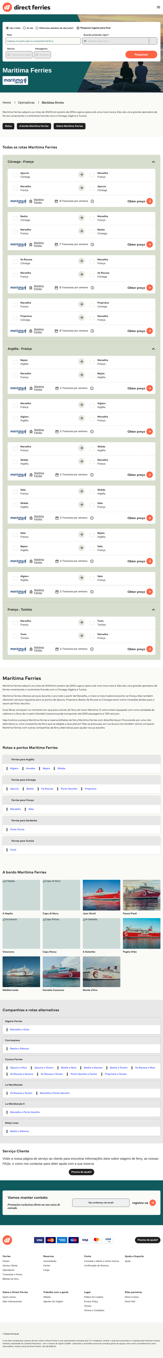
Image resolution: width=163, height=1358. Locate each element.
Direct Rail (130, 1301)
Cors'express (12, 1040)
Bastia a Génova (19, 1048)
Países (6, 1261)
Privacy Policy (91, 1301)
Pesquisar (141, 54)
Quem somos (9, 1297)
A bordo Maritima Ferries (34, 126)
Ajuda (128, 1261)
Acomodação (49, 1261)
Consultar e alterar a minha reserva (101, 1261)
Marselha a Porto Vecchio (55, 1093)
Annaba (30, 768)
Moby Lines (11, 1123)
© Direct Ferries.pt (11, 1334)
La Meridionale (13, 1085)
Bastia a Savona (93, 1067)
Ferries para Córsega (23, 780)
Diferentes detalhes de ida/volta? (56, 28)
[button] (81, 162)
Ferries (46, 1265)
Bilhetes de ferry (11, 1279)
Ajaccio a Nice (18, 1067)
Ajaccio (14, 788)
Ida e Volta (15, 28)
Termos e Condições (94, 1310)
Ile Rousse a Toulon (52, 1074)
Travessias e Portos (12, 1274)
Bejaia (46, 768)
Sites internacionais (12, 1301)
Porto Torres (17, 829)
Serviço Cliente (10, 1265)
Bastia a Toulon (119, 1067)
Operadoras (26, 102)
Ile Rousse (47, 788)
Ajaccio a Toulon (44, 1067)
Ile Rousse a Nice (145, 1067)
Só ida (30, 28)
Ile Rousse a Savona (21, 1074)
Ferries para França (22, 800)
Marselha (15, 809)
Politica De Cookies (93, 1297)
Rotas (8, 126)
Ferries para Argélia (22, 759)
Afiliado (47, 1297)
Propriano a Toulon (116, 1074)
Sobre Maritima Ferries (69, 126)
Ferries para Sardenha (24, 820)
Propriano (90, 788)
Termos (87, 1306)
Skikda (61, 768)
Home (7, 102)
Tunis (13, 849)
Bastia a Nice (68, 1067)
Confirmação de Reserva (96, 1265)
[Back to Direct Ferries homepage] (26, 7)
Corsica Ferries (14, 1059)
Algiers (14, 768)
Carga (46, 1270)
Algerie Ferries (13, 1021)
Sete (31, 809)
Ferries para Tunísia (22, 841)
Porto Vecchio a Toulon (84, 1074)
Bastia (30, 788)
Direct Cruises (132, 1297)
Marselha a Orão (19, 1029)
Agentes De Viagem (53, 1301)
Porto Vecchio (69, 788)
